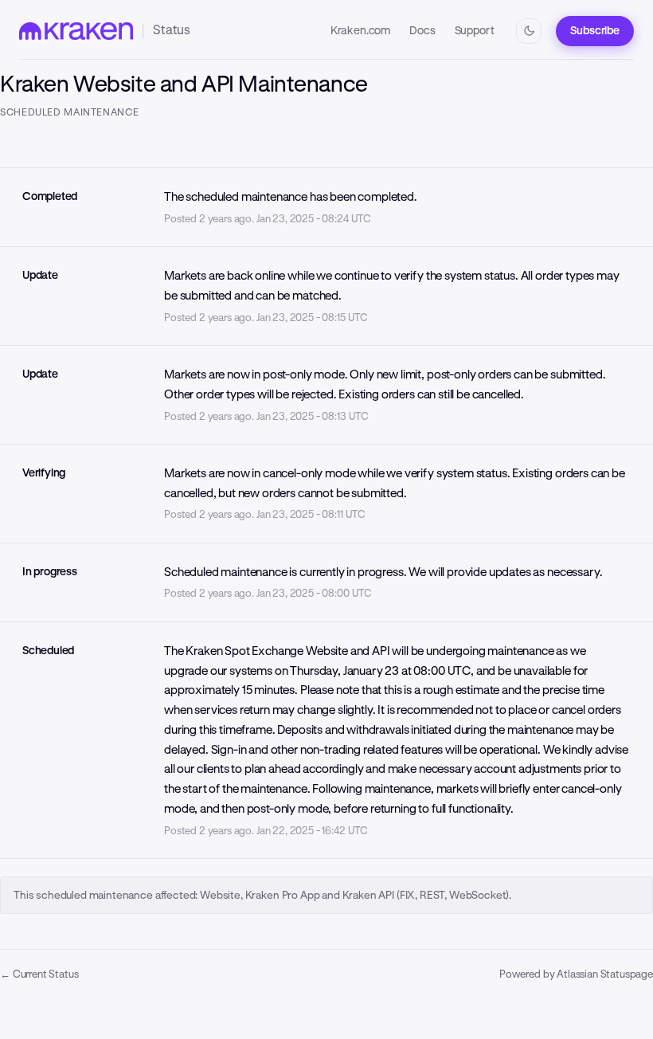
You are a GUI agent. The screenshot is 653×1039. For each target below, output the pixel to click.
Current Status (39, 974)
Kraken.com (360, 30)
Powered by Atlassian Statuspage (576, 974)
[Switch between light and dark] (529, 31)
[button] (595, 31)
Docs (422, 30)
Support (475, 30)
